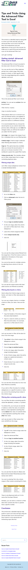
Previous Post (14, 525)
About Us (7, 567)
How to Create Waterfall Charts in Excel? (10, 557)
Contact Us (20, 567)
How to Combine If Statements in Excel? (10, 553)
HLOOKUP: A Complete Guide (8, 551)
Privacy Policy (13, 567)
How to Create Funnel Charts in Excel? (10, 549)
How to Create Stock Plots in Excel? (9, 555)
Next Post (14, 529)
